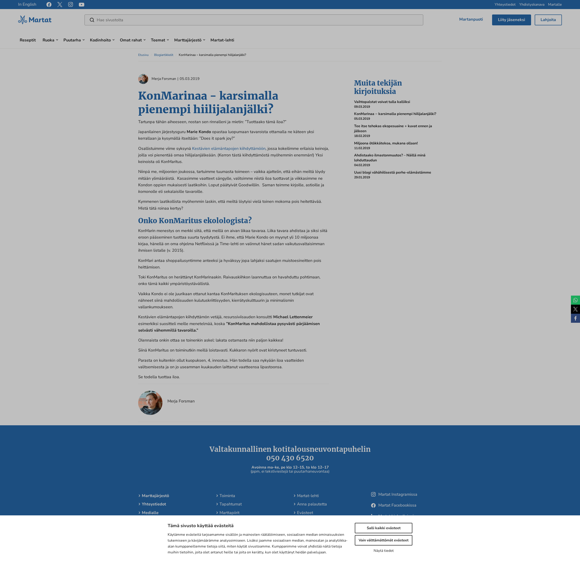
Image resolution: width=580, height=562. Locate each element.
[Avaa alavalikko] (57, 39)
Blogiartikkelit (163, 55)
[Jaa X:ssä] (575, 309)
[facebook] (48, 4)
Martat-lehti (222, 40)
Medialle (150, 512)
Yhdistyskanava (531, 4)
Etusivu (143, 55)
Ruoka (48, 40)
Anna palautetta (312, 504)
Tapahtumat (231, 504)
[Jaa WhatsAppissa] (575, 300)
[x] (59, 4)
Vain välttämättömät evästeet (383, 540)
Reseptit (28, 40)
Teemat (158, 40)
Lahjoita (548, 19)
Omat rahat (131, 40)
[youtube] (81, 5)
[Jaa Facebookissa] (575, 318)
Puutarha (72, 40)
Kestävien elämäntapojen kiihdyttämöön (229, 148)
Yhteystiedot (505, 4)
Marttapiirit (229, 512)
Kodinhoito (100, 40)
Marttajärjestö (187, 40)
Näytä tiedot (384, 550)
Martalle (555, 4)
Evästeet (305, 512)
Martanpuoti (471, 19)
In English (27, 4)
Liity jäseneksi (511, 19)
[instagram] (70, 4)
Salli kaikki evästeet (384, 528)
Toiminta (227, 495)
